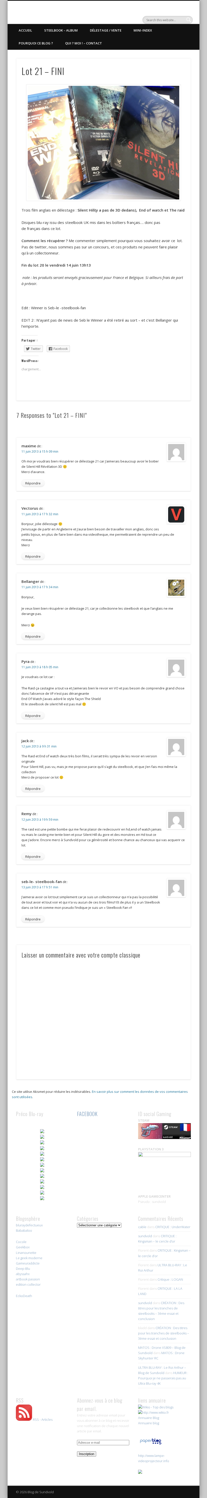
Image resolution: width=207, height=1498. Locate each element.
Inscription (86, 1454)
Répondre (33, 483)
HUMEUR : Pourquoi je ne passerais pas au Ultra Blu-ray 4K (163, 1378)
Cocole (21, 1241)
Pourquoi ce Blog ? (36, 43)
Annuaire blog (148, 1423)
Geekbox (23, 1247)
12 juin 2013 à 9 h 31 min (39, 746)
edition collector (28, 1284)
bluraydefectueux (29, 1225)
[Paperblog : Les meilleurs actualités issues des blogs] (150, 1444)
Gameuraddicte (28, 1263)
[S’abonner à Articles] (24, 1419)
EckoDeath (24, 1296)
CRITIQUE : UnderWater (172, 1227)
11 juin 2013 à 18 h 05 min (39, 667)
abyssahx (23, 1274)
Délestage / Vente (105, 30)
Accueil (25, 30)
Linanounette (26, 1252)
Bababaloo (24, 1230)
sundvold (145, 1236)
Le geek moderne (29, 1258)
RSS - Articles (43, 1419)
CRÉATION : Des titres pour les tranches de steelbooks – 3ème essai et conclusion (163, 1333)
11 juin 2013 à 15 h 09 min (39, 451)
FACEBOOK (87, 1114)
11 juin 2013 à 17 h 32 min (39, 514)
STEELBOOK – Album (61, 30)
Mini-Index (143, 30)
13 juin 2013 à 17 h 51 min (39, 887)
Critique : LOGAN (170, 1279)
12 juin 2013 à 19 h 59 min (39, 819)
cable (142, 1227)
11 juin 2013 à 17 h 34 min (39, 587)
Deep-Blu (23, 1268)
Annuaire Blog (148, 1417)
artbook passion (28, 1279)
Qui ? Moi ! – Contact (83, 43)
